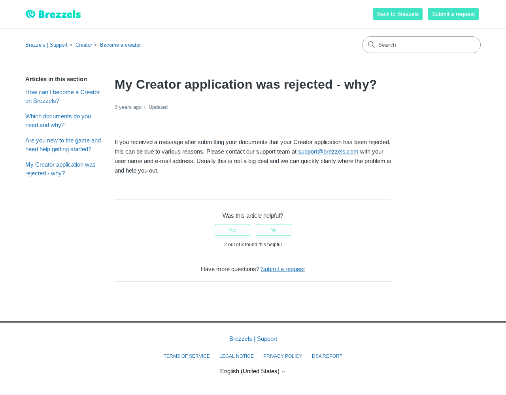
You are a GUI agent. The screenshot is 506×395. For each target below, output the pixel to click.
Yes (232, 230)
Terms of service (187, 356)
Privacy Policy (282, 356)
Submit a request (453, 14)
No (273, 230)
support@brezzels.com (328, 151)
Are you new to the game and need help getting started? (63, 145)
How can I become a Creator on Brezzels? (62, 96)
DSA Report (327, 356)
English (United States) (250, 371)
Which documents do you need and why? (58, 121)
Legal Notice (236, 356)
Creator (84, 45)
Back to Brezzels (398, 14)
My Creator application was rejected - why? (60, 169)
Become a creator (120, 45)
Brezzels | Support (46, 45)
